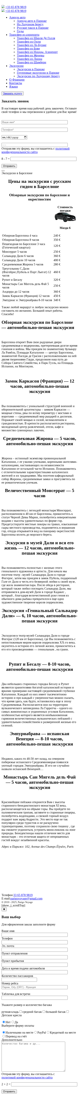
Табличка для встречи (16, 994)
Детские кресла (12, 1015)
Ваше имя (8, 931)
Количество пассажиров (17, 975)
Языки (13, 86)
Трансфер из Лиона (29, 58)
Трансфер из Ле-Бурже (31, 45)
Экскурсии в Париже (31, 69)
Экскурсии (16, 65)
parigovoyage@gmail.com (26, 898)
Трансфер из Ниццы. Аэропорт (37, 52)
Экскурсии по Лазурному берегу (38, 76)
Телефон (7, 938)
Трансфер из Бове (28, 48)
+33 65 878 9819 (15, 7)
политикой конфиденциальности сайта (36, 150)
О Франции (17, 79)
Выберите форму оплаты (18, 1025)
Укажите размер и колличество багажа (27, 1004)
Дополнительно (12, 1039)
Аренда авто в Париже (32, 20)
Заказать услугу (12, 93)
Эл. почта (8, 946)
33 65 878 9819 (23, 895)
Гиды (20, 31)
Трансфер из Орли (29, 41)
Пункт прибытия (13, 961)
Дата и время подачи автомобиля (23, 968)
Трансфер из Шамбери (31, 62)
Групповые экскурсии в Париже (38, 72)
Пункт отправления (14, 953)
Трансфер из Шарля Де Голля (36, 38)
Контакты (15, 83)
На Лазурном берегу (30, 24)
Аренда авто (17, 17)
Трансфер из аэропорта (24, 34)
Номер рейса (10, 983)
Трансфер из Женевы (30, 55)
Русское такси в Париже (33, 27)
